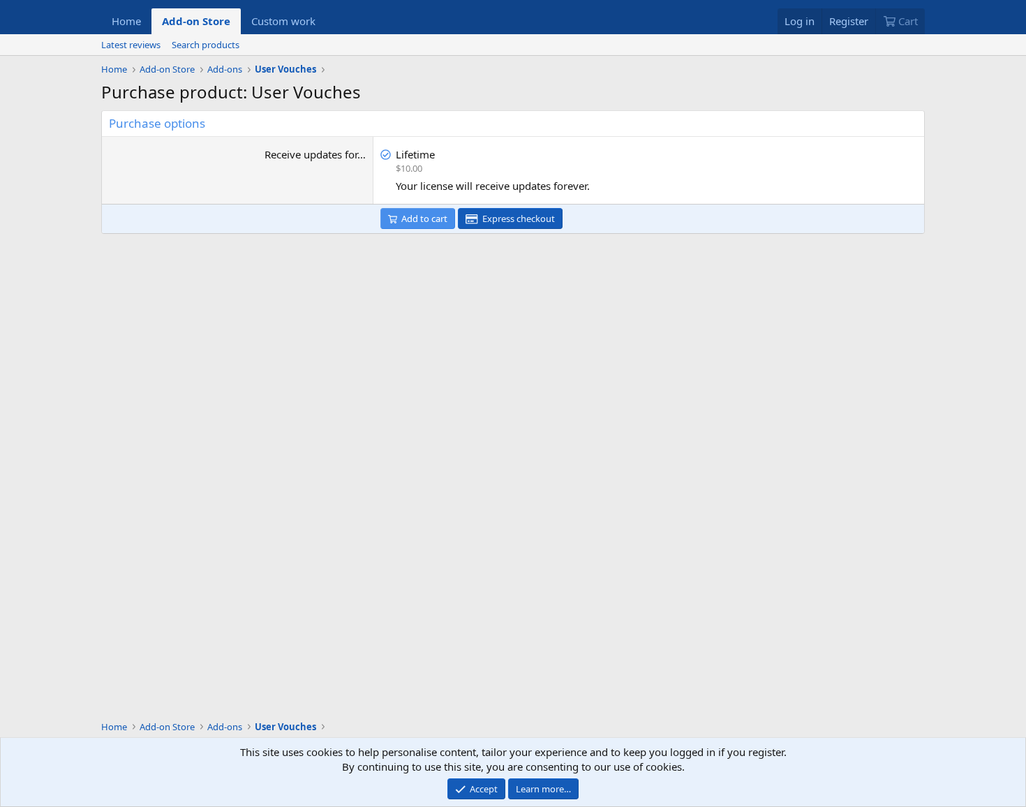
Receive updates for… (315, 154)
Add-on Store (196, 21)
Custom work (283, 21)
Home (126, 21)
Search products (205, 44)
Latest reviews (131, 44)
